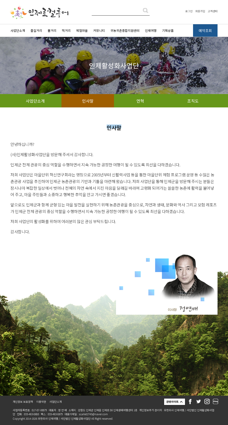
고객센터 (213, 11)
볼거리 (52, 30)
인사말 (88, 101)
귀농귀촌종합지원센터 (124, 30)
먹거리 (66, 30)
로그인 (189, 11)
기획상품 (168, 30)
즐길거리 (36, 30)
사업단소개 (17, 30)
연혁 (140, 101)
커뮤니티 (99, 30)
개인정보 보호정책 (23, 401)
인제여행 (151, 30)
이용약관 (41, 401)
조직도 (193, 101)
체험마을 (82, 30)
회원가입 (200, 11)
